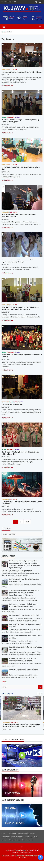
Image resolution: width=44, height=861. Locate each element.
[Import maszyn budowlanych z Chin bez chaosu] (5, 672)
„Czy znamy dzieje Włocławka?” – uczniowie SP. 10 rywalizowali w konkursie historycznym (20, 308)
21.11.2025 (6, 75)
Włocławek (5, 69)
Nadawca (4, 840)
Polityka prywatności (31, 837)
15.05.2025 (6, 172)
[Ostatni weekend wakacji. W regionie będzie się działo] (5, 638)
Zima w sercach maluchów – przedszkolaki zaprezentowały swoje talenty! (17, 261)
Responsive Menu (36, 2)
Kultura (17, 117)
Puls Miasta (13, 69)
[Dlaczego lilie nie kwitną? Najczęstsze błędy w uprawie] (5, 627)
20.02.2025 (6, 265)
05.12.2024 (6, 359)
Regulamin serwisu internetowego (12, 837)
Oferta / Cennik (11, 833)
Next (27, 522)
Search (40, 687)
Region (4, 117)
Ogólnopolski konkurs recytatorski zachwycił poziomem (22, 72)
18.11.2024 (6, 407)
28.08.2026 (7, 729)
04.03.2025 (6, 219)
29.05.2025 (6, 124)
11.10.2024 (6, 506)
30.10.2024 (6, 457)
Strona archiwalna (14, 840)
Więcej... (4, 681)
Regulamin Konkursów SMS (26, 833)
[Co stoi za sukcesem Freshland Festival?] (5, 618)
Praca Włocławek (27, 840)
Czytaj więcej (6, 85)
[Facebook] (22, 846)
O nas (3, 833)
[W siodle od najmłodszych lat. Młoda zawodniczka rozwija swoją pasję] (5, 661)
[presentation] (38, 693)
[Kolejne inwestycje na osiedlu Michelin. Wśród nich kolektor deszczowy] (5, 607)
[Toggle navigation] (4, 26)
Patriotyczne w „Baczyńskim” (12, 404)
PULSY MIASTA (7, 694)
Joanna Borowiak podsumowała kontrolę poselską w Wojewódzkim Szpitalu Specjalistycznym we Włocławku (24, 593)
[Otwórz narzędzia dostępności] (40, 857)
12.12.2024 (6, 312)
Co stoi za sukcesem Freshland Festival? (24, 615)
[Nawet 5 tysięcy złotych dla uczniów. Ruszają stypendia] (5, 650)
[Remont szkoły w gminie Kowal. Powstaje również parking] (5, 582)
